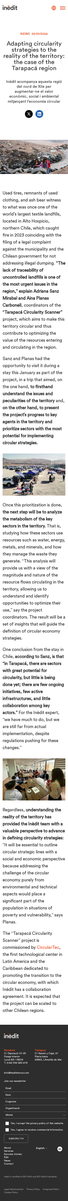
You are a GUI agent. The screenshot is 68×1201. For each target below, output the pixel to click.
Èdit (6, 1157)
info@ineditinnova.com (16, 1073)
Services (8, 1151)
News (7, 1160)
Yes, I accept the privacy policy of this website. (37, 1123)
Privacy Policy (33, 1189)
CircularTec (48, 947)
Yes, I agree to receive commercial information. (37, 1130)
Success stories (13, 1154)
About (7, 1148)
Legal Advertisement (14, 1189)
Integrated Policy (51, 1189)
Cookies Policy (11, 1192)
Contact (8, 1164)
